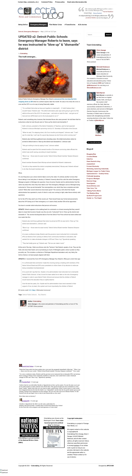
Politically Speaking (93, 176)
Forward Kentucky (93, 166)
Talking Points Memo (94, 191)
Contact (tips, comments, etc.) (28, 2)
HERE (99, 83)
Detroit (20, 31)
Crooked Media (92, 156)
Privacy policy (60, 2)
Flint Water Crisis (55, 25)
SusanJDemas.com (93, 186)
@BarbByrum (99, 120)
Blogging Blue (91, 154)
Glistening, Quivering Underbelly (97, 169)
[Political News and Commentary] (40, 13)
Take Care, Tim (92, 188)
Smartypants (91, 183)
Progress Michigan (93, 178)
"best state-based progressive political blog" (54, 423)
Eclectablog (23, 53)
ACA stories (82, 25)
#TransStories (70, 25)
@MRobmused (92, 85)
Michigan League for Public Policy (98, 171)
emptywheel (91, 164)
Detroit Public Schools (30, 295)
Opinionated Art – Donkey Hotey (97, 173)
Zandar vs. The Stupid (94, 198)
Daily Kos (90, 159)
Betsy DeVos (23, 25)
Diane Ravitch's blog (93, 161)
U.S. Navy (32, 290)
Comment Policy (46, 2)
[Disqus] (49, 336)
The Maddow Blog (93, 193)
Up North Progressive (94, 195)
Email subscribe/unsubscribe (77, 2)
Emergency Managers (38, 25)
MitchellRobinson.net (94, 88)
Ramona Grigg (91, 181)
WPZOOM (110, 466)
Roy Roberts (42, 295)
